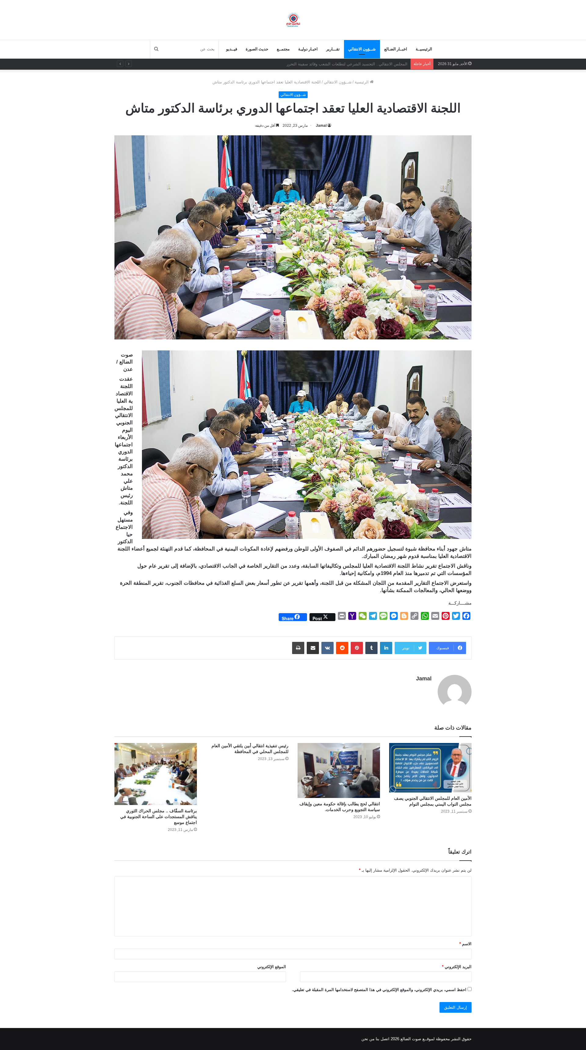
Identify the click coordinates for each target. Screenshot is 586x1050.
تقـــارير (333, 49)
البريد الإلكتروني (457, 966)
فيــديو (231, 49)
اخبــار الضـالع (395, 49)
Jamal (321, 125)
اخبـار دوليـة (308, 49)
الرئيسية (362, 82)
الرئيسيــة (424, 49)
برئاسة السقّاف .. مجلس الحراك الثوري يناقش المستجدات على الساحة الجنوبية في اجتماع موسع (158, 816)
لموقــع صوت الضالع (417, 1039)
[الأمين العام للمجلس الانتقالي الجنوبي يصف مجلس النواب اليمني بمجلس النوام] (430, 767)
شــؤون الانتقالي (362, 49)
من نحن (367, 1039)
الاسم (465, 944)
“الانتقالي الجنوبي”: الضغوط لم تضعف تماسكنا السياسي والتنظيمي (351, 64)
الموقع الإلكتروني (271, 966)
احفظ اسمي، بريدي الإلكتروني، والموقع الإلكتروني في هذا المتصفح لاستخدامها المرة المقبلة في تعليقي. (379, 989)
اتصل (385, 1039)
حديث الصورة (257, 49)
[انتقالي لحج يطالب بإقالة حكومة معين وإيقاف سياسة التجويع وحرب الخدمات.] (339, 770)
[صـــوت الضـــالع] (293, 19)
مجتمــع (283, 49)
